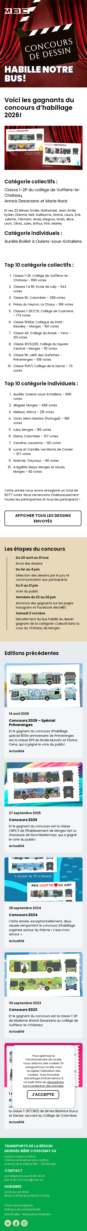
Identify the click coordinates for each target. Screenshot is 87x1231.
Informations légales (18, 1205)
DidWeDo (44, 1214)
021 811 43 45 (36, 1176)
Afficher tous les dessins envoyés (43, 518)
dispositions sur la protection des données (43, 1084)
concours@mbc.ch (30, 1180)
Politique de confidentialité (22, 1209)
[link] (16, 11)
